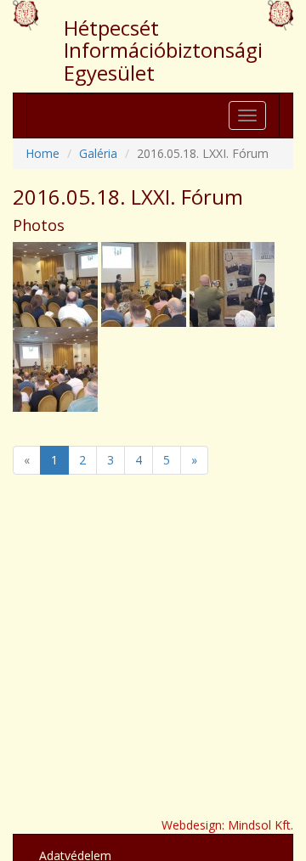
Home (43, 153)
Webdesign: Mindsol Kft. (227, 825)
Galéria (98, 153)
